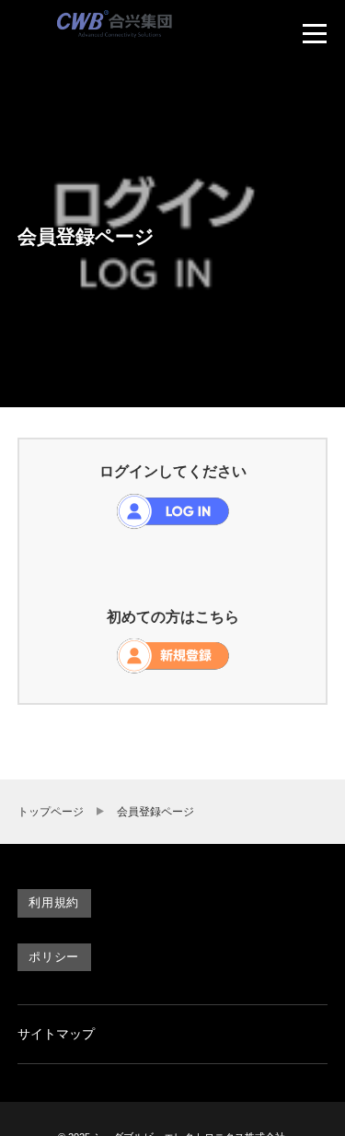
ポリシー (54, 957)
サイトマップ (56, 1033)
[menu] (314, 33)
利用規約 (54, 902)
